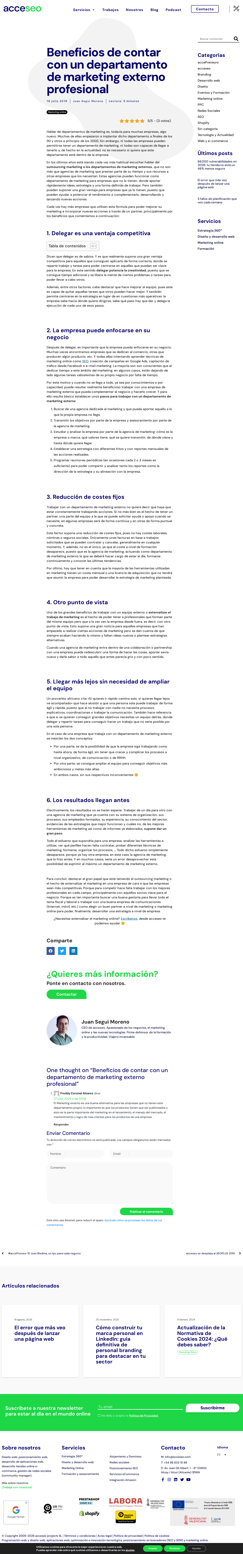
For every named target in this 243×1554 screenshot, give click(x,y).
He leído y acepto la (129, 1415)
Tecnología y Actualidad (216, 135)
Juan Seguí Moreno (88, 101)
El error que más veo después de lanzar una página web (213, 183)
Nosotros (134, 9)
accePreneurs (208, 62)
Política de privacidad (128, 1536)
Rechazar (174, 1548)
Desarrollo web (209, 80)
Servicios (81, 9)
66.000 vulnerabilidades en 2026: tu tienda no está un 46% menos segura (217, 164)
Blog (154, 9)
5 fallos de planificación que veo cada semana (217, 200)
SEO (85, 361)
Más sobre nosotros (15, 1483)
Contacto (205, 9)
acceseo (204, 68)
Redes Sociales (209, 111)
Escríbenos (129, 919)
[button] (51, 951)
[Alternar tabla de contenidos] (92, 246)
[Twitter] (182, 1479)
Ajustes (196, 1548)
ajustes (130, 1550)
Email (117, 1153)
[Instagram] (169, 1479)
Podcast (173, 9)
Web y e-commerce (213, 141)
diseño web (37, 1540)
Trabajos (110, 9)
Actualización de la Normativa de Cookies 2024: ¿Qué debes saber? (202, 1336)
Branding (204, 74)
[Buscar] (236, 39)
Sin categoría (208, 129)
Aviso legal (104, 1536)
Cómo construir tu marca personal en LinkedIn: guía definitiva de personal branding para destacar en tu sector (121, 1344)
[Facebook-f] (163, 1479)
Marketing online (57, 112)
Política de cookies (156, 1536)
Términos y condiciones (80, 1536)
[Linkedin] (176, 1479)
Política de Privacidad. (143, 1415)
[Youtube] (188, 1479)
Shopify (203, 123)
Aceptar (152, 1548)
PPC (201, 105)
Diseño (203, 86)
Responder (61, 1124)
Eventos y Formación (214, 92)
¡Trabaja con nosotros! (17, 1487)
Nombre (55, 1153)
